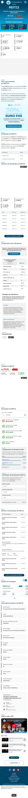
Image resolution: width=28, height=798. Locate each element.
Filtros (4, 337)
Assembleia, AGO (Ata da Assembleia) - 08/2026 (9, 518)
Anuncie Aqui (14, 781)
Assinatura (14, 774)
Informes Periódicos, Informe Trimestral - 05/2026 (10, 569)
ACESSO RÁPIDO (14, 762)
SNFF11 (6, 586)
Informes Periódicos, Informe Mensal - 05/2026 (9, 564)
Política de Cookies (14, 779)
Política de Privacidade (7, 788)
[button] (26, 580)
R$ (3, 414)
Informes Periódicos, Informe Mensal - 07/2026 (9, 538)
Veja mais (13, 757)
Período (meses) (6, 495)
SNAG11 (4, 25)
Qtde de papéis (6, 484)
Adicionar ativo (15, 253)
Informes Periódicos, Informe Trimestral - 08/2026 (10, 528)
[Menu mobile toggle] (2, 2)
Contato (14, 773)
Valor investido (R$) (7, 489)
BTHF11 (21, 25)
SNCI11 (12, 25)
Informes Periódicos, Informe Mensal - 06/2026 (9, 559)
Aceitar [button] (14, 795)
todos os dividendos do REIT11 (14, 236)
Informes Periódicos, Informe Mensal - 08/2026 (9, 523)
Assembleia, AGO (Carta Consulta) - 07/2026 (9, 533)
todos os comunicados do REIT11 (14, 575)
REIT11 (21, 263)
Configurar (9, 263)
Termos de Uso (14, 776)
